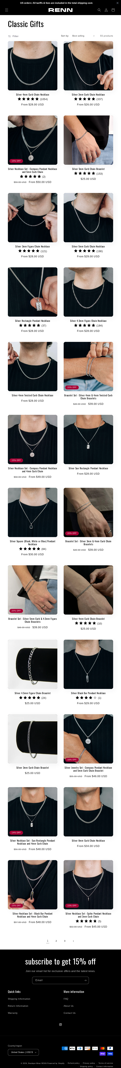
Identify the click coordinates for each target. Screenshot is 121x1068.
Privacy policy (89, 1063)
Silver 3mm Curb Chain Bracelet (32, 767)
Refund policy (74, 1063)
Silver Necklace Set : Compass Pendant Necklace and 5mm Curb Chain (32, 170)
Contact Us (70, 1013)
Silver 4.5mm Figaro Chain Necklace (88, 320)
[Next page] (73, 941)
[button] (6, 10)
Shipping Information (19, 999)
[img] (28, 99)
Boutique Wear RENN (37, 1063)
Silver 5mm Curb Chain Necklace (88, 246)
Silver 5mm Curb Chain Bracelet (88, 168)
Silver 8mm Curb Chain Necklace (88, 840)
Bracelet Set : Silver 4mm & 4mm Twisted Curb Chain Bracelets (88, 397)
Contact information (104, 1066)
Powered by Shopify (56, 1063)
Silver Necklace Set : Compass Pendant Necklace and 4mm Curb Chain (32, 470)
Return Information (18, 1006)
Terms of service (105, 1063)
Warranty (13, 1013)
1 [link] (48, 941)
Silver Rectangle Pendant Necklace (32, 320)
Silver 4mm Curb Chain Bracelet (88, 618)
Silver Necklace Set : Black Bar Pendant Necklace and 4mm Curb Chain (33, 915)
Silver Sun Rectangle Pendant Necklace (88, 468)
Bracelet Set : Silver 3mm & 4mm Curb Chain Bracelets (88, 543)
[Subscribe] (85, 980)
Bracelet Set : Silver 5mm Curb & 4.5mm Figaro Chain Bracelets (32, 620)
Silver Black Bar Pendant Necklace (88, 693)
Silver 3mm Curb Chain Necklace (88, 94)
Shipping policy (86, 1066)
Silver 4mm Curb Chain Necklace (32, 94)
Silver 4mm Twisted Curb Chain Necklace (32, 395)
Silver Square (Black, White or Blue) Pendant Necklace (32, 543)
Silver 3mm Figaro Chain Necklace (32, 246)
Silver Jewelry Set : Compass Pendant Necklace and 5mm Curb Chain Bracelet (88, 769)
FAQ (66, 999)
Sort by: (65, 36)
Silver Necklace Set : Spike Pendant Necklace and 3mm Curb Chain (88, 915)
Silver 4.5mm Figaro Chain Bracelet (33, 693)
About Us (69, 1006)
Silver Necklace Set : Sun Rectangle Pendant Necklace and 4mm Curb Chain (32, 842)
